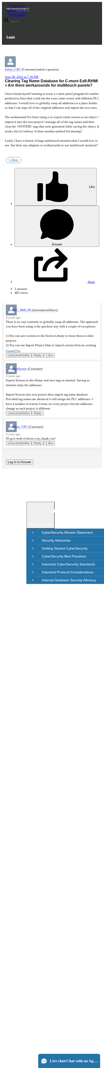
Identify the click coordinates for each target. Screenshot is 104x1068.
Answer (57, 244)
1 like (49, 355)
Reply (38, 355)
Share (91, 282)
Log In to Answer (19, 462)
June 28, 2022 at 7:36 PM (21, 77)
